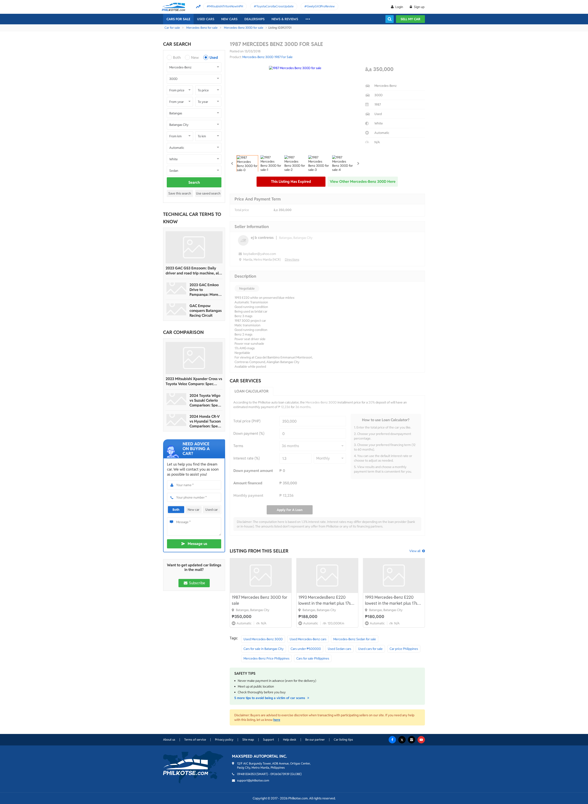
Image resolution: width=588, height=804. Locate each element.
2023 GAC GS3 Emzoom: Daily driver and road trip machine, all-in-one (193, 271)
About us (169, 740)
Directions (292, 259)
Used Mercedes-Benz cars (308, 639)
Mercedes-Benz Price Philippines (266, 658)
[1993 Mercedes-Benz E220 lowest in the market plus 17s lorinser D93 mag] (394, 575)
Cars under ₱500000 (306, 649)
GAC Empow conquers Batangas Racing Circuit (205, 310)
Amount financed (247, 483)
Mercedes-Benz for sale (202, 28)
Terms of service (195, 740)
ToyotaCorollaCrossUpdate (275, 6)
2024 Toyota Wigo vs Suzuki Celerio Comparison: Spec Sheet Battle (204, 400)
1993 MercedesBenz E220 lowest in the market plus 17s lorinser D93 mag (324, 600)
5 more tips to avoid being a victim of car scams (270, 698)
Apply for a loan (289, 510)
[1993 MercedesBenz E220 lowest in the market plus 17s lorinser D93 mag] (327, 575)
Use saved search (208, 193)
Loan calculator (252, 391)
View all (414, 551)
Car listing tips (343, 740)
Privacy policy (224, 740)
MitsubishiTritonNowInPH (226, 6)
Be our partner (315, 740)
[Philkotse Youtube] (421, 739)
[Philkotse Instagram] (411, 739)
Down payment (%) (248, 433)
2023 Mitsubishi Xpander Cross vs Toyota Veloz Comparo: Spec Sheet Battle (194, 381)
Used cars (205, 19)
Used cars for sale (370, 649)
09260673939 (280, 774)
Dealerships (254, 19)
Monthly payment (248, 495)
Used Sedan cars (339, 649)
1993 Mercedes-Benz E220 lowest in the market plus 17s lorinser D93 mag (391, 600)
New (195, 57)
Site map (248, 740)
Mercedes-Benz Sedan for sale (354, 639)
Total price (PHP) (246, 421)
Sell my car (410, 19)
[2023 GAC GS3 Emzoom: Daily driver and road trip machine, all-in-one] (194, 247)
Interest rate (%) (246, 458)
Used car (211, 510)
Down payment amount (253, 470)
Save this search (179, 193)
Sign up (418, 7)
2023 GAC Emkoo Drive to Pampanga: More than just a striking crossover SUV (204, 289)
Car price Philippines (404, 649)
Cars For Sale (178, 19)
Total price (242, 210)
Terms (238, 445)
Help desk (289, 740)
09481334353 (246, 774)
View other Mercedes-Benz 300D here (363, 181)
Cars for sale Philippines (312, 658)
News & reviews (284, 19)
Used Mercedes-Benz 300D (263, 639)
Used (213, 57)
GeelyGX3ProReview (321, 6)
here (276, 720)
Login (399, 7)
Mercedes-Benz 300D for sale (243, 28)
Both (177, 57)
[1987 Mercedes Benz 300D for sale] (261, 575)
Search (194, 182)
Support (268, 740)
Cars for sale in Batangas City (263, 649)
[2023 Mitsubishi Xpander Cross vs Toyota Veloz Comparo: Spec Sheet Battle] (194, 358)
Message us (197, 543)
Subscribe (196, 583)
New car (193, 510)
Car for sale (172, 28)
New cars (229, 19)
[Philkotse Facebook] (392, 739)
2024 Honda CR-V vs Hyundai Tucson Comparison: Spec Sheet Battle (205, 421)
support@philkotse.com (253, 780)
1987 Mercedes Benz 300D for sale (259, 600)
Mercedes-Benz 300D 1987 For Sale (267, 57)
